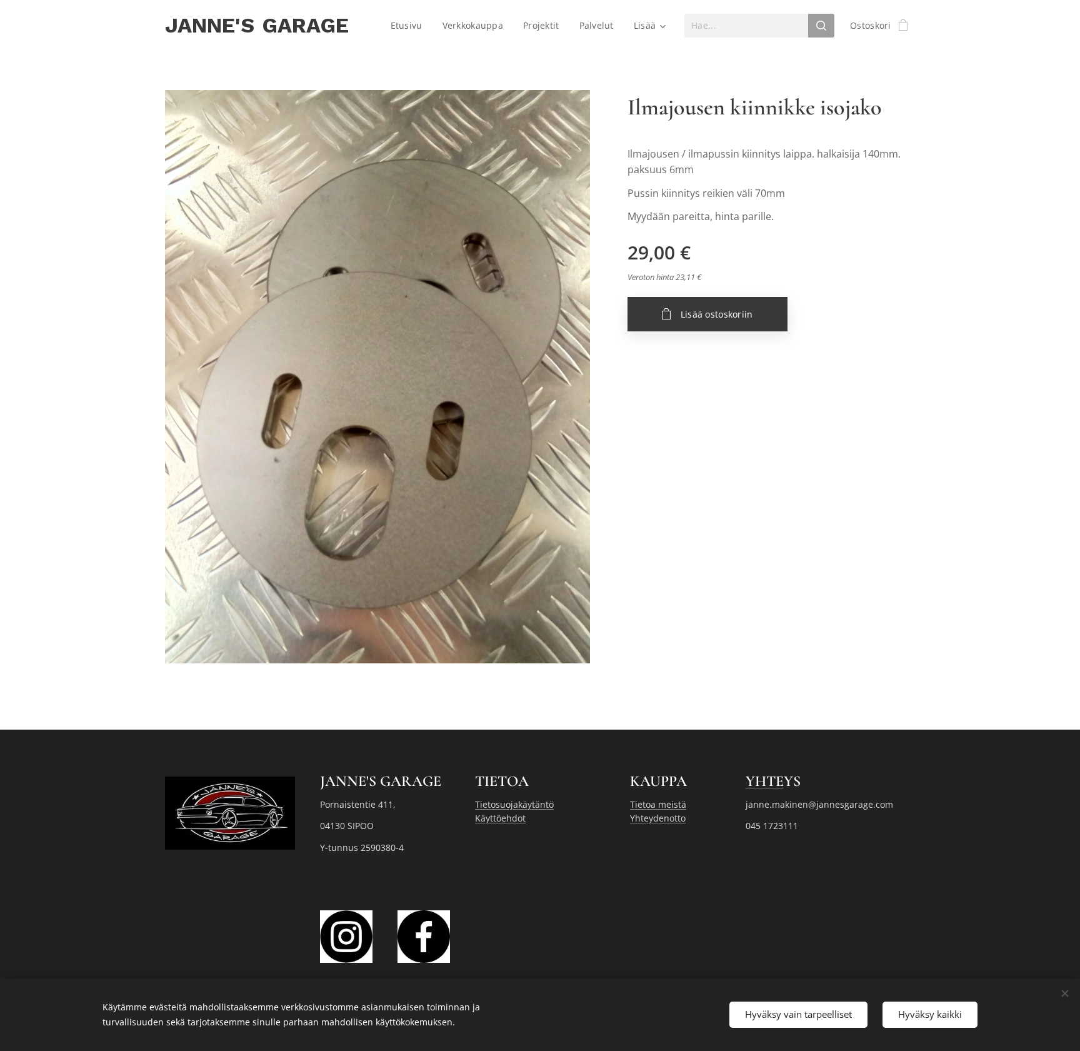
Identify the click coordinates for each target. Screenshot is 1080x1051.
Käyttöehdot (500, 818)
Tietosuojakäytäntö (514, 804)
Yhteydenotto (658, 818)
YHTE (765, 781)
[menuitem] (410, 25)
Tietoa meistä (658, 804)
